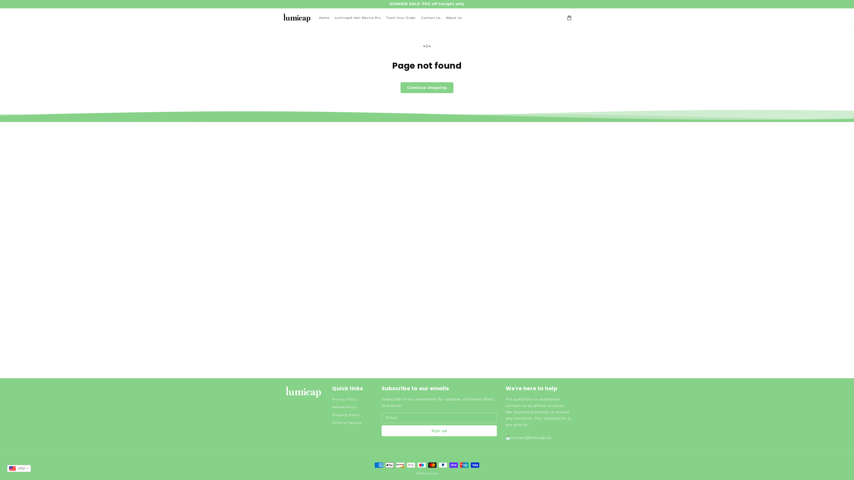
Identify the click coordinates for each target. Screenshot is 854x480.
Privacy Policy (344, 399)
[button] (569, 18)
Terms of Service (346, 423)
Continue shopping (427, 88)
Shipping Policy (346, 415)
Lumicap (432, 473)
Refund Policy (344, 407)
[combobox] (19, 468)
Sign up (439, 431)
